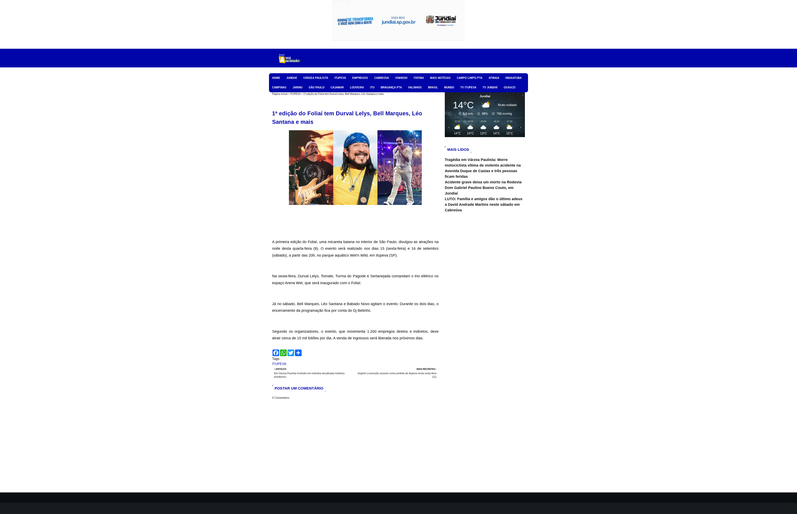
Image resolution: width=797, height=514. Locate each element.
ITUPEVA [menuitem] (340, 77)
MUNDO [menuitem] (449, 87)
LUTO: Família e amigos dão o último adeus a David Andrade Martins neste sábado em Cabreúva (483, 204)
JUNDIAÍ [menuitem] (291, 77)
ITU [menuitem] (372, 87)
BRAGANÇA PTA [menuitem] (391, 87)
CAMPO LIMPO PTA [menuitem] (469, 77)
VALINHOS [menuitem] (415, 87)
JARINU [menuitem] (297, 87)
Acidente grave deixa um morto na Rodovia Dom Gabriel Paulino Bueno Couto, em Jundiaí (483, 187)
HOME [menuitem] (276, 77)
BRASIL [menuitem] (433, 87)
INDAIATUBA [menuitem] (513, 77)
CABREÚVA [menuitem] (381, 77)
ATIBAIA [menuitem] (494, 77)
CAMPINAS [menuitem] (279, 87)
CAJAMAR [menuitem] (337, 87)
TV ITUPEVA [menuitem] (468, 87)
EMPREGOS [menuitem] (360, 77)
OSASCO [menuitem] (509, 87)
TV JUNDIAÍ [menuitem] (490, 87)
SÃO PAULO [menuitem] (316, 87)
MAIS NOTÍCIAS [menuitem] (440, 77)
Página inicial (279, 94)
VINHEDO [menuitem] (401, 77)
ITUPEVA (295, 94)
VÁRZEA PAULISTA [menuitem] (315, 77)
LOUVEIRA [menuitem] (357, 87)
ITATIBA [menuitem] (419, 77)
